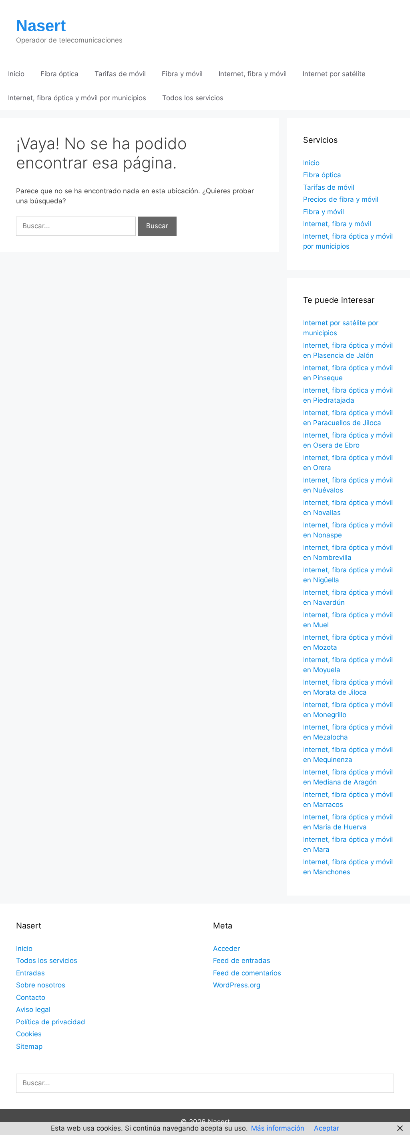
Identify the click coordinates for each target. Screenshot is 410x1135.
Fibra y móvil (182, 74)
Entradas (30, 973)
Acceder (226, 948)
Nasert (41, 25)
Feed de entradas (241, 961)
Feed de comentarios (247, 973)
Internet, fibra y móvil (253, 74)
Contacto (30, 997)
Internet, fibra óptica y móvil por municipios (77, 98)
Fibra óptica (59, 74)
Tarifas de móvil (120, 74)
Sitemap (29, 1046)
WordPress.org (236, 985)
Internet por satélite (334, 74)
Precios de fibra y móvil (340, 199)
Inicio (16, 74)
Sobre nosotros (40, 985)
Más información (277, 1128)
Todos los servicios (192, 98)
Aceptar (326, 1128)
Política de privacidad (50, 1022)
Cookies (29, 1034)
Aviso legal (33, 1009)
